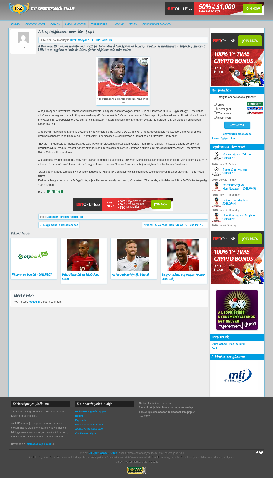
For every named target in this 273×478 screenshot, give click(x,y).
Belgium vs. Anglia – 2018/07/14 (235, 202)
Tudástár (118, 24)
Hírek (73, 40)
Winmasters (224, 113)
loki (82, 217)
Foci (214, 348)
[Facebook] (256, 453)
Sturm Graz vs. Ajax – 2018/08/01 (236, 171)
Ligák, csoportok (75, 24)
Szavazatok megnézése (237, 134)
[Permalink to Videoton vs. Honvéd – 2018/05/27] (33, 270)
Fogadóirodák (99, 24)
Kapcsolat (81, 420)
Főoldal (15, 24)
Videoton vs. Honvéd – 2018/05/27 (31, 274)
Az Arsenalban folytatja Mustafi (130, 274)
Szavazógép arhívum (224, 138)
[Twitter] (261, 453)
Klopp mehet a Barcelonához (59, 225)
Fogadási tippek (35, 24)
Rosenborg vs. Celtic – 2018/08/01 (236, 156)
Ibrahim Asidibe (69, 217)
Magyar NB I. (85, 40)
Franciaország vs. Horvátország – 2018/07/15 (239, 186)
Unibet (221, 104)
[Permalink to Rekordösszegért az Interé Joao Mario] (83, 270)
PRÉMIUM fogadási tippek (90, 411)
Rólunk (79, 416)
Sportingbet (224, 109)
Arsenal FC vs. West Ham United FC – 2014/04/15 (175, 225)
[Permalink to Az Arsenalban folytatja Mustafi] (133, 270)
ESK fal (55, 24)
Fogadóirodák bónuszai (156, 24)
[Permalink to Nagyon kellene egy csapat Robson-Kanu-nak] (183, 270)
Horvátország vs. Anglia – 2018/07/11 (238, 217)
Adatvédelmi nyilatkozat (89, 429)
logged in (34, 301)
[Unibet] (55, 192)
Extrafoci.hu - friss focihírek (228, 344)
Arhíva (133, 24)
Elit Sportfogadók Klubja (42, 10)
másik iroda (224, 117)
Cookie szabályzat (86, 433)
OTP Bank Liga (104, 40)
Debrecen (52, 217)
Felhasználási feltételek (89, 424)
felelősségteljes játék (39, 444)
